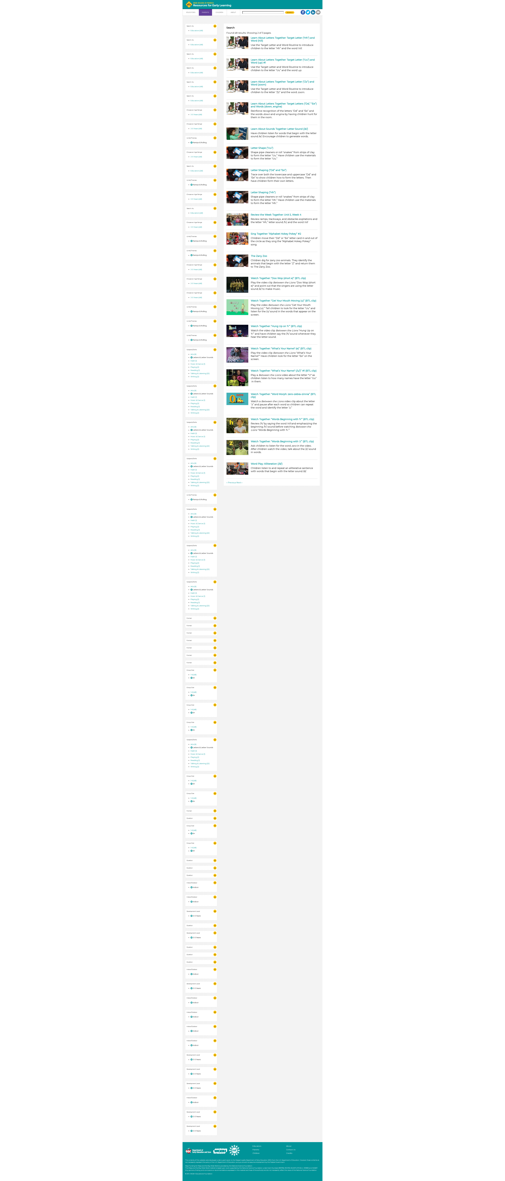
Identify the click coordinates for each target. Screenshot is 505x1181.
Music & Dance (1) (198, 364)
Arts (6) (193, 354)
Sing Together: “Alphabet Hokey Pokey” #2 (276, 233)
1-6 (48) (193, 675)
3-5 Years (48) (196, 114)
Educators (256, 1146)
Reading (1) (195, 370)
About (288, 1146)
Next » (239, 482)
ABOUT (233, 12)
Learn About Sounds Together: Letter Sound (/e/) (279, 128)
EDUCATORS (190, 12)
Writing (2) (195, 376)
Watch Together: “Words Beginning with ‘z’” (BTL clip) (282, 441)
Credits (289, 1153)
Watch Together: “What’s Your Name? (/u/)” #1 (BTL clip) (284, 370)
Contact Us (290, 1150)
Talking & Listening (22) (200, 373)
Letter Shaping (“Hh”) (263, 192)
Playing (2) (195, 367)
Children (256, 1153)
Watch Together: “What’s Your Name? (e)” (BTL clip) (281, 348)
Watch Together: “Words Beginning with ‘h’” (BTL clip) (282, 419)
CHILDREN (219, 12)
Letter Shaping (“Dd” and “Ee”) (268, 170)
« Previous (231, 482)
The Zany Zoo (259, 256)
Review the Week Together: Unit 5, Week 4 (276, 214)
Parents (255, 1150)
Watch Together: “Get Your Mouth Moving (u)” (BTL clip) (283, 300)
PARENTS (205, 12)
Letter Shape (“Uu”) (262, 148)
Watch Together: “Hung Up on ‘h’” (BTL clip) (276, 326)
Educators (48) (197, 30)
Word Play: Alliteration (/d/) (266, 463)
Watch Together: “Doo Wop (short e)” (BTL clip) (278, 278)
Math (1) (194, 361)
